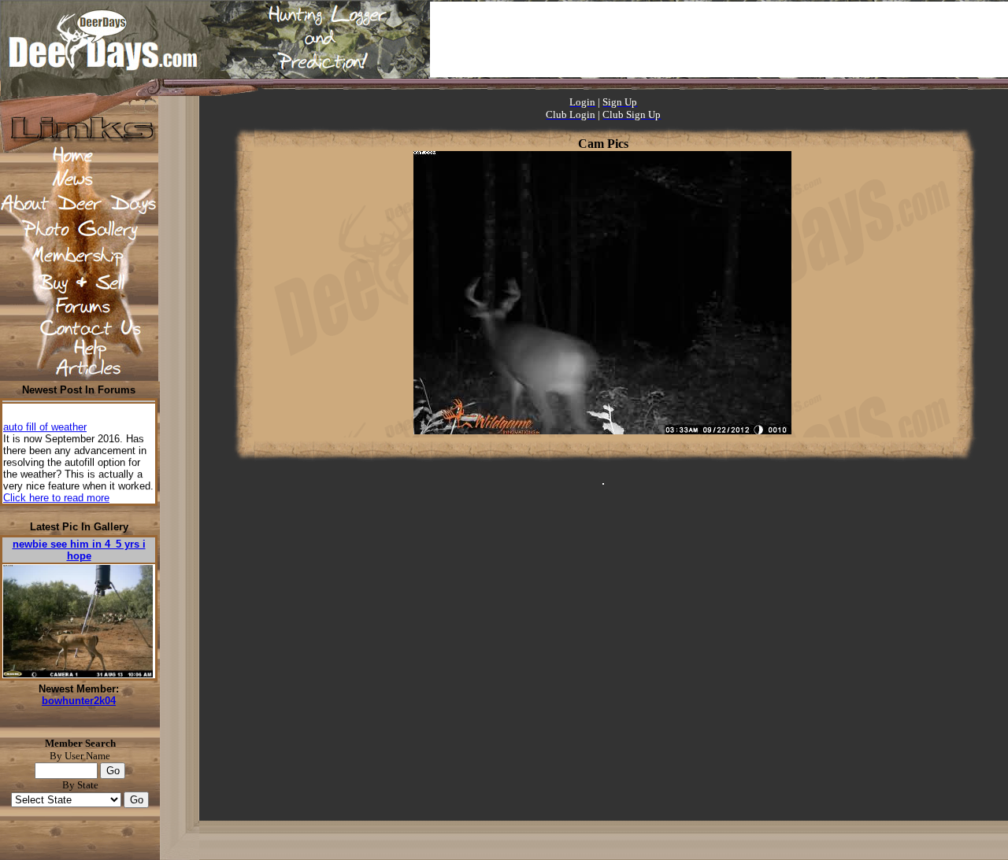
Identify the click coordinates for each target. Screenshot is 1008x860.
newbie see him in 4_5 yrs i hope (79, 550)
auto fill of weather (45, 424)
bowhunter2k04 (79, 701)
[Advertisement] (719, 39)
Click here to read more (56, 494)
